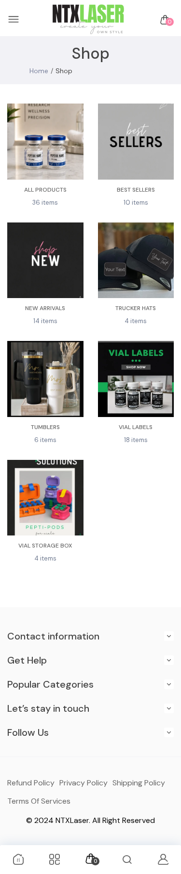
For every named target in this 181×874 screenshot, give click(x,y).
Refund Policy (31, 783)
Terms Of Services (38, 801)
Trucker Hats (135, 308)
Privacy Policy (83, 783)
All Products (45, 190)
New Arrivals (45, 308)
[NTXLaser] (88, 19)
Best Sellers (136, 190)
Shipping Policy (138, 783)
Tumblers (45, 427)
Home (38, 70)
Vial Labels (136, 427)
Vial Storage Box (45, 545)
